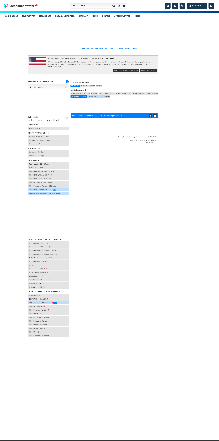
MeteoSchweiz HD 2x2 (37, 287)
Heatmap (99, 86)
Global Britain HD (35, 314)
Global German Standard (38, 310)
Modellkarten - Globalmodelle (44, 292)
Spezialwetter (122, 16)
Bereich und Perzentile (88, 86)
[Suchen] (114, 5)
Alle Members (75, 86)
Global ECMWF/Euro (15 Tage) (40, 175)
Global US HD (34, 332)
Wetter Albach (34, 128)
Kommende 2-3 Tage (36, 152)
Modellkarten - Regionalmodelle (44, 240)
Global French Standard (38, 328)
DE (37, 5)
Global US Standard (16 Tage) (40, 182)
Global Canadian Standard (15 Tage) (43, 186)
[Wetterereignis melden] (182, 6)
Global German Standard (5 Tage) (42, 171)
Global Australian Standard (39, 317)
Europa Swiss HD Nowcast (39, 247)
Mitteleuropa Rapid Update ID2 (80, 93)
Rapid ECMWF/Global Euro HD (42, 303)
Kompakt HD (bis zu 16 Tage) (40, 140)
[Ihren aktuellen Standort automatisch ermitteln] (119, 5)
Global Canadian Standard (38, 321)
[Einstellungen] (168, 6)
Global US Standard (36, 306)
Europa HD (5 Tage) (36, 168)
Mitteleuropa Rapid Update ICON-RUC (43, 254)
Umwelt (106, 16)
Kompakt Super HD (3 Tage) (39, 136)
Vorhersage (12, 16)
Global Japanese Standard (39, 336)
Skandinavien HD (35, 280)
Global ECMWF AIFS (138, 93)
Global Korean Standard (38, 325)
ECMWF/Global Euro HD (38, 299)
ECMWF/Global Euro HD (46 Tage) (99, 96)
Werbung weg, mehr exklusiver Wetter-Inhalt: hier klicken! (109, 48)
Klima (95, 16)
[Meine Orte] (124, 5)
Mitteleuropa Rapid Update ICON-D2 (42, 250)
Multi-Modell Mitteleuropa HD (40, 258)
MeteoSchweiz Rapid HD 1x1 (39, 283)
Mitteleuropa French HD (38, 261)
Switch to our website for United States (126, 70)
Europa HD (33, 265)
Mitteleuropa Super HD (38, 243)
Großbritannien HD (36, 276)
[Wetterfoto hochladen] (175, 6)
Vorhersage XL (35, 148)
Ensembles (33, 160)
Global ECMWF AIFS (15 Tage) (40, 179)
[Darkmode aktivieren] (211, 6)
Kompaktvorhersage (38, 133)
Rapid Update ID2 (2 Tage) (39, 164)
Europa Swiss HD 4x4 (37, 269)
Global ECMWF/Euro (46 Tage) (42, 190)
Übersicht (33, 125)
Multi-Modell (34, 295)
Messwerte (45, 16)
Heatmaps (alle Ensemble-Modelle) (44, 193)
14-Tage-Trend (34, 144)
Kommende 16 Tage (36, 156)
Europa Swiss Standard (38, 272)
